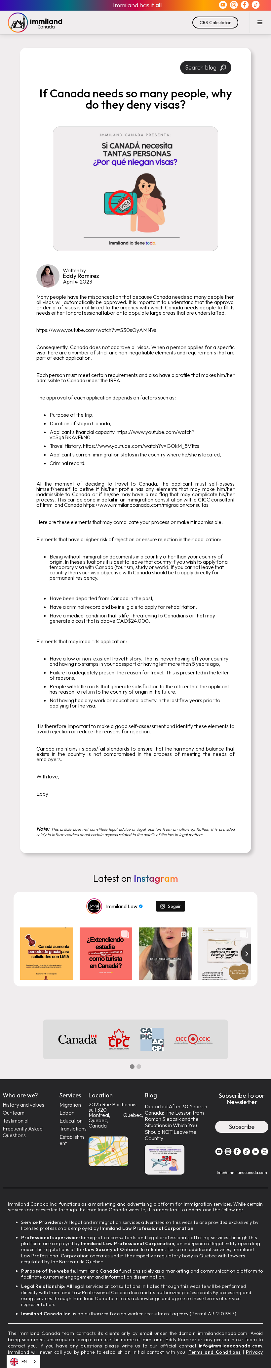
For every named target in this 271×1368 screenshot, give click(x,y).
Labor (66, 1113)
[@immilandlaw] (94, 906)
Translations (73, 1129)
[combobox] (23, 1361)
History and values (23, 1105)
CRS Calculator (215, 23)
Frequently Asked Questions (23, 1132)
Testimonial (15, 1121)
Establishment (71, 1140)
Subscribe (241, 1127)
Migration (70, 1105)
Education (71, 1121)
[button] (260, 22)
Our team (13, 1113)
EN (24, 1361)
